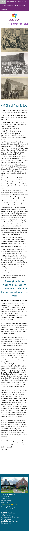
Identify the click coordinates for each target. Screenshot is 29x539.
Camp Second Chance (14, 358)
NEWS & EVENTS (20, 5)
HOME (3, 2)
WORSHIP (4, 9)
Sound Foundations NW (14, 366)
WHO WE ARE (22, 2)
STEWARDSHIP (11, 2)
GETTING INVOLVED (7, 5)
